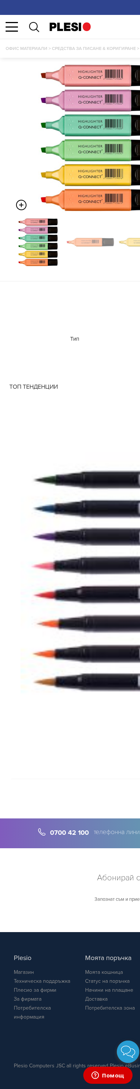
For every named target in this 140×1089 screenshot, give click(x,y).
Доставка (96, 999)
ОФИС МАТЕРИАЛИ (26, 48)
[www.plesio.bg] (70, 26)
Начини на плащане (109, 990)
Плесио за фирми (35, 990)
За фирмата (27, 999)
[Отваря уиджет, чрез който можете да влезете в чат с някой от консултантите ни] (108, 1076)
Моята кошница (104, 972)
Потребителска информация (32, 1012)
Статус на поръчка (107, 981)
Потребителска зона (110, 1008)
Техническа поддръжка (42, 981)
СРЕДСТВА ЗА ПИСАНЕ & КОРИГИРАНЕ (94, 48)
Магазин (24, 972)
